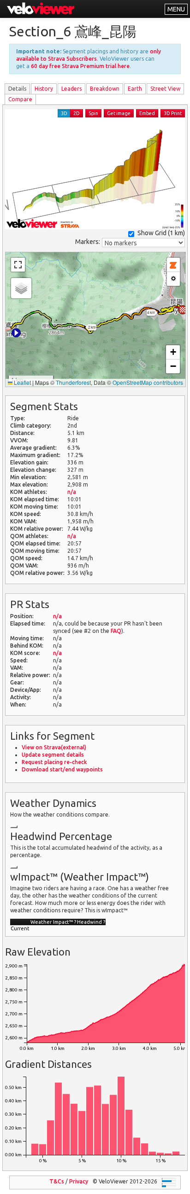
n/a (71, 492)
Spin (93, 113)
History (44, 89)
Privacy (78, 1181)
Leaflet (21, 382)
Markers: (87, 241)
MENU (176, 9)
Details (17, 89)
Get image (119, 113)
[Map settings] (173, 279)
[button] (16, 332)
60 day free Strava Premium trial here (80, 66)
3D (64, 113)
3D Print (173, 113)
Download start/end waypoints (62, 769)
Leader (71, 89)
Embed (147, 113)
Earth (135, 89)
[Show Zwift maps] (173, 265)
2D (76, 113)
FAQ (116, 631)
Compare (20, 99)
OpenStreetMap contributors (148, 382)
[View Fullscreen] (18, 265)
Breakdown (104, 89)
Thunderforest (73, 382)
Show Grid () (161, 233)
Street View (165, 89)
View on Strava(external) (54, 747)
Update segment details (53, 755)
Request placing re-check (54, 762)
